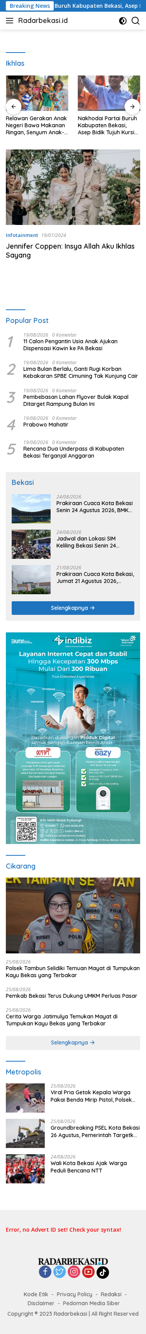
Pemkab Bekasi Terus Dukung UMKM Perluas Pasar (71, 995)
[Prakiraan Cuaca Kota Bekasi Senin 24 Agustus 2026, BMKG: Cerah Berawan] (31, 508)
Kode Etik (36, 1294)
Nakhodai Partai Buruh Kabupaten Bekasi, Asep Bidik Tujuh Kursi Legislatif (107, 125)
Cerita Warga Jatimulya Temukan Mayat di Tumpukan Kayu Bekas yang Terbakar (62, 1020)
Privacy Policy (74, 1294)
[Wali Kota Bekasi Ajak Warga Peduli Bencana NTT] (25, 1168)
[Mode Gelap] (122, 20)
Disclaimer (41, 1303)
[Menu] (11, 20)
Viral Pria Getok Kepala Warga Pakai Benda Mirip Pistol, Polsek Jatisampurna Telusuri (91, 1096)
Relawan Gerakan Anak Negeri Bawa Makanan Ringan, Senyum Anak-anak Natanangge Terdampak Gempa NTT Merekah (36, 125)
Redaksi (111, 1294)
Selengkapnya (70, 607)
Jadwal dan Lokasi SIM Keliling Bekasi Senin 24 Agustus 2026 (86, 542)
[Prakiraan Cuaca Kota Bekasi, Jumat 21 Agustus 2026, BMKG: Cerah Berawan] (31, 579)
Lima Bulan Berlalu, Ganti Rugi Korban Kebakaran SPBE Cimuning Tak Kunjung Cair (80, 372)
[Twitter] (59, 1272)
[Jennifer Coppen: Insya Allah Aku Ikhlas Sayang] (73, 187)
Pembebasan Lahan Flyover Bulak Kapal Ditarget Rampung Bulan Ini (75, 400)
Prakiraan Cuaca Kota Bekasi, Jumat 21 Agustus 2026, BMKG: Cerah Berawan (95, 577)
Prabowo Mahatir (46, 424)
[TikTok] (103, 1272)
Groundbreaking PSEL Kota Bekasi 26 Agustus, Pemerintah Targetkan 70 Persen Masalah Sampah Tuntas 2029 (95, 1131)
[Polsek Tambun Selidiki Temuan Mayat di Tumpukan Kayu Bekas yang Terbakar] (73, 915)
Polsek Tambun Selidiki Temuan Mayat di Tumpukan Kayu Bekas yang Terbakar (73, 972)
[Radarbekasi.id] (73, 1261)
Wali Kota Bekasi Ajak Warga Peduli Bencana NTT (89, 1167)
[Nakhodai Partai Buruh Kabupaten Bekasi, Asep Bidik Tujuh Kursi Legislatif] (109, 93)
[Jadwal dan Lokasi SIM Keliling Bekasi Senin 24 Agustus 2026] (31, 544)
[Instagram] (74, 1272)
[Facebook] (45, 1272)
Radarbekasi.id (43, 20)
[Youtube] (88, 1272)
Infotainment (22, 235)
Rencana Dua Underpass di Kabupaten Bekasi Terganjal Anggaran (73, 452)
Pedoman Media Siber (91, 1303)
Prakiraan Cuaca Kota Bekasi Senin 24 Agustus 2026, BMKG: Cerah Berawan (95, 507)
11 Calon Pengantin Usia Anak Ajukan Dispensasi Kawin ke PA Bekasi (70, 345)
